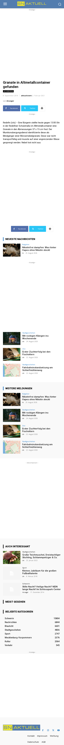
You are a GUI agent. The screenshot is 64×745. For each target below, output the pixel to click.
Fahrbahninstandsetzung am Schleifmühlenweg (37, 369)
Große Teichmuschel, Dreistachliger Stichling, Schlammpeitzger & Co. (41, 556)
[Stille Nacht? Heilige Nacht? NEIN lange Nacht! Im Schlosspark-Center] (11, 589)
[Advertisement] (32, 43)
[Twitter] (53, 730)
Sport (24, 568)
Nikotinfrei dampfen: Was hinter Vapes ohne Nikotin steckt (39, 248)
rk (23, 253)
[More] (42, 108)
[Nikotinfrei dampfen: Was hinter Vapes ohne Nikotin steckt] (11, 250)
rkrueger (10, 101)
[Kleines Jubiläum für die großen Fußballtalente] (11, 573)
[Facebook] (42, 730)
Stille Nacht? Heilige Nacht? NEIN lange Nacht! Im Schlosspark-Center (41, 588)
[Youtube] (58, 730)
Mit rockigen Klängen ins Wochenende (35, 337)
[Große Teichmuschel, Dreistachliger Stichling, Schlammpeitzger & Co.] (11, 557)
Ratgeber (25, 244)
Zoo (23, 349)
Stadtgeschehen (28, 333)
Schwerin (8, 91)
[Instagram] (48, 730)
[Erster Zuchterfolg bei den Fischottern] (11, 354)
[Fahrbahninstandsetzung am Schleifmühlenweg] (11, 370)
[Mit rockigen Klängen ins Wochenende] (11, 338)
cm (23, 341)
